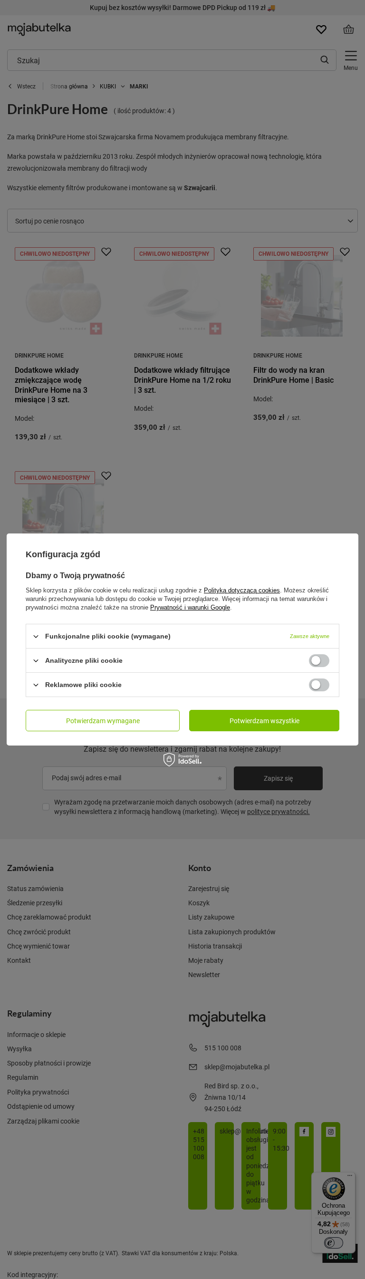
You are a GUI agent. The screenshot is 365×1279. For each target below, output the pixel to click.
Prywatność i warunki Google (190, 607)
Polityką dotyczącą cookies (242, 590)
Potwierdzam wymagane (103, 720)
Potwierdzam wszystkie (264, 720)
